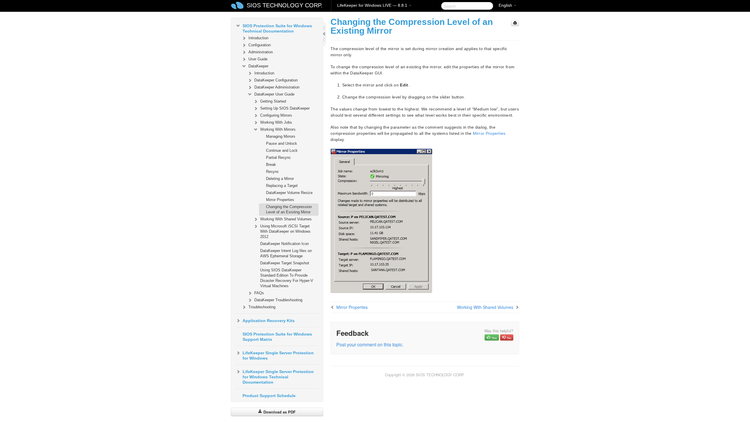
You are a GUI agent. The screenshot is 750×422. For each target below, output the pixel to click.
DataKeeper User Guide (274, 94)
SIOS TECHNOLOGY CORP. (285, 5)
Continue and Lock (282, 150)
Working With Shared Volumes (286, 219)
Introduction (258, 38)
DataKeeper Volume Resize (289, 192)
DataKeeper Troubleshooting (278, 300)
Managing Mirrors (280, 136)
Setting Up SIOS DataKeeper (285, 108)
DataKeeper (258, 66)
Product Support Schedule (269, 395)
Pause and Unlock (281, 143)
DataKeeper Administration (276, 87)
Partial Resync (278, 157)
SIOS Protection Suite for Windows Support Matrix (277, 337)
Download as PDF (279, 412)
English (506, 5)
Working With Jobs (276, 122)
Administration (260, 52)
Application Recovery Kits (269, 320)
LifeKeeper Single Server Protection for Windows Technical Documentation (278, 376)
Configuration (259, 45)
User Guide (257, 59)
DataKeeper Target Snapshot (284, 263)
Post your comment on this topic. (369, 344)
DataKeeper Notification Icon (284, 243)
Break (271, 164)
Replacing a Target (282, 185)
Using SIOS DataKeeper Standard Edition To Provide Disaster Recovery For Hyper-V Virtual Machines (286, 278)
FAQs (259, 293)
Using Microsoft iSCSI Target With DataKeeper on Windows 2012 (285, 231)
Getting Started (273, 101)
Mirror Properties (280, 200)
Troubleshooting (261, 307)
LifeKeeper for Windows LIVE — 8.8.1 (372, 5)
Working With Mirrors (278, 129)
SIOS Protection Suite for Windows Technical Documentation (277, 28)
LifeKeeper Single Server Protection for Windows (278, 355)
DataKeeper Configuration (276, 80)
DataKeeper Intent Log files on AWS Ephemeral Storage (286, 253)
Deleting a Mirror (280, 178)
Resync (272, 171)
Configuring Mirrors (276, 115)
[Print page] (515, 23)
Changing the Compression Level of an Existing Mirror (289, 209)
